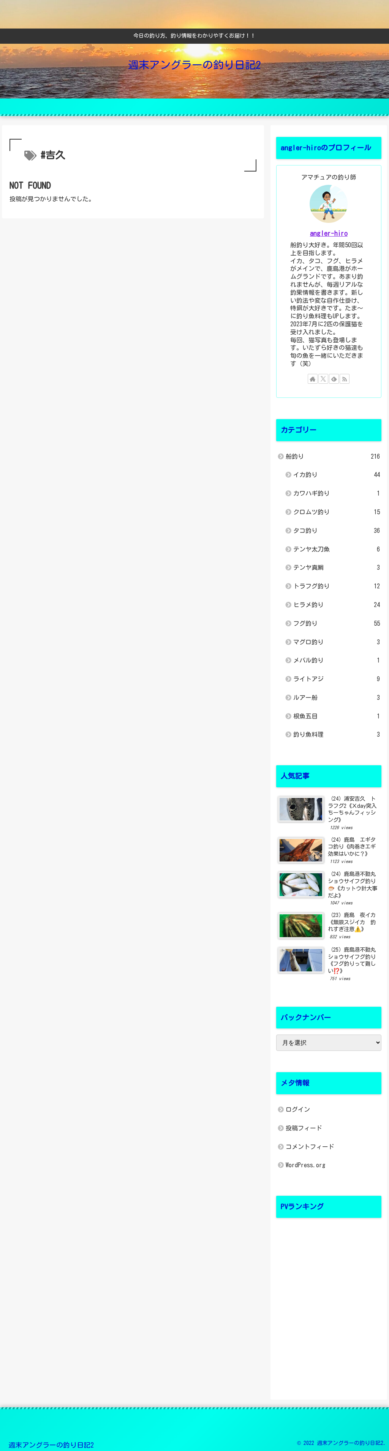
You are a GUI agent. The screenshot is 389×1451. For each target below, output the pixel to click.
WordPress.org (305, 1165)
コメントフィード (310, 1147)
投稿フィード (304, 1128)
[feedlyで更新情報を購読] (334, 379)
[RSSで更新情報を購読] (344, 379)
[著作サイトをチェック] (313, 379)
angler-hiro (329, 233)
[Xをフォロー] (323, 379)
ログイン (298, 1109)
